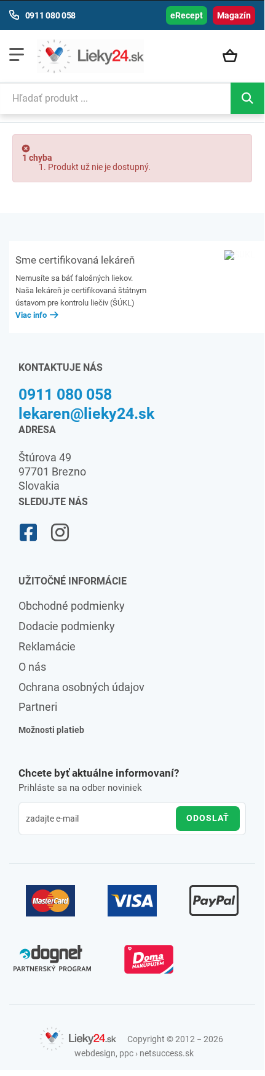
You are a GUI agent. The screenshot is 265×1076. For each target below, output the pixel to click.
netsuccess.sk (167, 1053)
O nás (32, 666)
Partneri (37, 706)
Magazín (234, 15)
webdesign (95, 1053)
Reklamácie (47, 646)
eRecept (186, 15)
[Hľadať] (247, 98)
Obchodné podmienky (71, 605)
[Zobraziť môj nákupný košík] (236, 56)
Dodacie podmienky (66, 626)
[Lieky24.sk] (90, 56)
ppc (126, 1053)
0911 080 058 (65, 394)
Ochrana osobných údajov (81, 687)
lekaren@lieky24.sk (86, 414)
